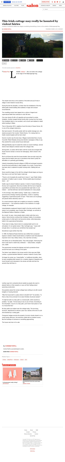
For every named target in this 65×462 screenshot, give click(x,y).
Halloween (16, 359)
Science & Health (45, 5)
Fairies (4, 359)
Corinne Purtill (7, 29)
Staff (37, 430)
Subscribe (7, 1)
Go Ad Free (32, 436)
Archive (36, 434)
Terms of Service (28, 434)
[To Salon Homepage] (32, 5)
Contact (28, 432)
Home (25, 430)
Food (22, 5)
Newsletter (45, 1)
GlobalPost (18, 67)
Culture (16, 5)
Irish (26, 359)
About (31, 430)
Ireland (23, 71)
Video (60, 5)
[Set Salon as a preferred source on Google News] (39, 60)
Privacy (34, 432)
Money (54, 5)
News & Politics (7, 5)
